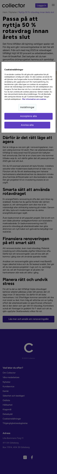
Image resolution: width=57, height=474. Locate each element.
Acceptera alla (28, 116)
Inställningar (27, 107)
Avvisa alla (27, 125)
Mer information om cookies (34, 99)
